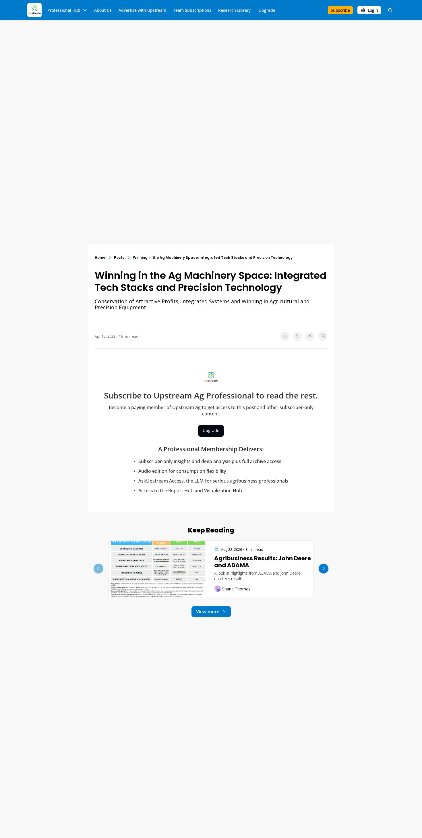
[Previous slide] (98, 568)
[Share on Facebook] (284, 336)
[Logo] (34, 10)
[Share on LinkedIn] (322, 336)
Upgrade (211, 430)
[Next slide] (323, 568)
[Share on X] (297, 336)
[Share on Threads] (310, 336)
